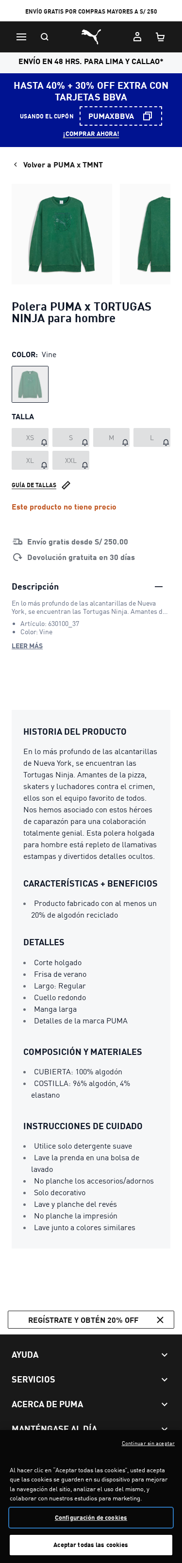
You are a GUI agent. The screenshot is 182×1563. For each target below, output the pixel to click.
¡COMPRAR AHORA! (91, 133)
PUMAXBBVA (111, 115)
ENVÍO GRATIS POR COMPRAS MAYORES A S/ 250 (91, 11)
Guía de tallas (34, 485)
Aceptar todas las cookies (90, 1544)
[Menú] (21, 37)
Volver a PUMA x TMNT (63, 164)
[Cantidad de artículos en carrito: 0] (160, 37)
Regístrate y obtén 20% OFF (83, 1319)
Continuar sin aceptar (148, 1443)
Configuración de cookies (91, 1517)
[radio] (30, 384)
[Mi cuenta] (137, 37)
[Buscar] (44, 37)
